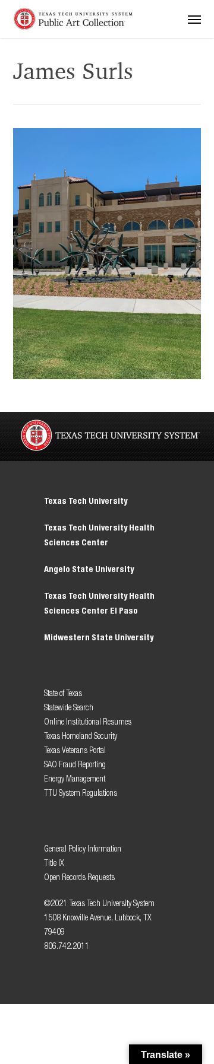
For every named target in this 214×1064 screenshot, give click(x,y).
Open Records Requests (79, 877)
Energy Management (74, 778)
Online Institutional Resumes (87, 721)
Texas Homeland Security (80, 736)
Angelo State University (89, 569)
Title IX (55, 863)
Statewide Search (68, 707)
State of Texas (63, 693)
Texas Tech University (85, 501)
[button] (194, 19)
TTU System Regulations (80, 793)
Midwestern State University (98, 637)
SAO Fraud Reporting (75, 764)
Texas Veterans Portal (75, 750)
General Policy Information (82, 848)
